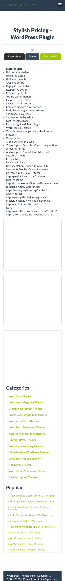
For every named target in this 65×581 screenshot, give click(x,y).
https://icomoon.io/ (17, 214)
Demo (32, 56)
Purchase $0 (51, 56)
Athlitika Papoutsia (44, 579)
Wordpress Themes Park (19, 5)
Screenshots (14, 56)
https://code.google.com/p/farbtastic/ (27, 190)
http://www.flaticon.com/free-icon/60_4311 (32, 211)
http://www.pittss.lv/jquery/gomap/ (26, 197)
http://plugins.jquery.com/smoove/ (26, 176)
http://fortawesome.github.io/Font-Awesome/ (32, 183)
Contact (27, 579)
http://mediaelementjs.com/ (22, 204)
